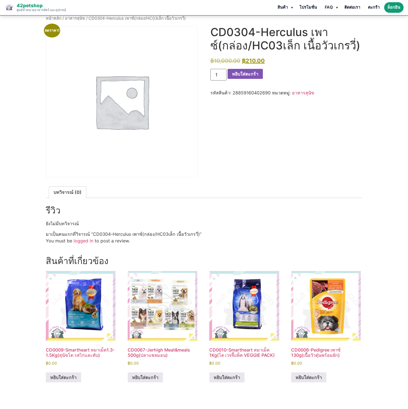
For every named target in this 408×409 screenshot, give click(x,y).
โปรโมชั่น (308, 7)
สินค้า (283, 7)
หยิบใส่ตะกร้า (245, 74)
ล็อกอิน (393, 7)
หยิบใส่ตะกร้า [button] (63, 377)
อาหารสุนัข (75, 18)
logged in (83, 241)
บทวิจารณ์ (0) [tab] (68, 192)
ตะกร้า (374, 7)
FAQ (329, 7)
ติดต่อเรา (352, 7)
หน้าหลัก (53, 18)
